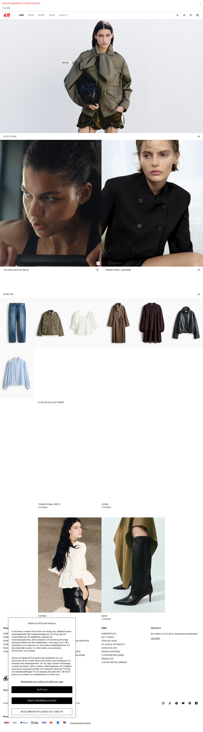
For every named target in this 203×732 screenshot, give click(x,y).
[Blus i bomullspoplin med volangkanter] (152, 373)
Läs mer (155, 638)
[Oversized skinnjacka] (186, 373)
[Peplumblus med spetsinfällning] (85, 323)
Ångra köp (108, 659)
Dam (21, 15)
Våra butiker (109, 641)
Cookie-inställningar (114, 662)
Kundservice (109, 633)
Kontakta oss (109, 648)
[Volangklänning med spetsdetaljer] (118, 373)
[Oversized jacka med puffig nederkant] (186, 323)
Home (52, 15)
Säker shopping (111, 651)
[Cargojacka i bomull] (51, 323)
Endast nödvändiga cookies (41, 700)
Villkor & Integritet (113, 644)
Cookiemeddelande (113, 655)
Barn (41, 15)
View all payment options (80, 723)
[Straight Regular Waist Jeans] (17, 323)
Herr (31, 15)
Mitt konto (108, 637)
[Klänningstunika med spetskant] (152, 323)
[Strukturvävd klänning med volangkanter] (85, 373)
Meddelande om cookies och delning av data (42, 681)
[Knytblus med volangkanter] (51, 373)
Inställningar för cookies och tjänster (42, 711)
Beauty (63, 15)
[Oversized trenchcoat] (118, 323)
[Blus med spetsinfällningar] (17, 373)
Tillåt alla (41, 689)
